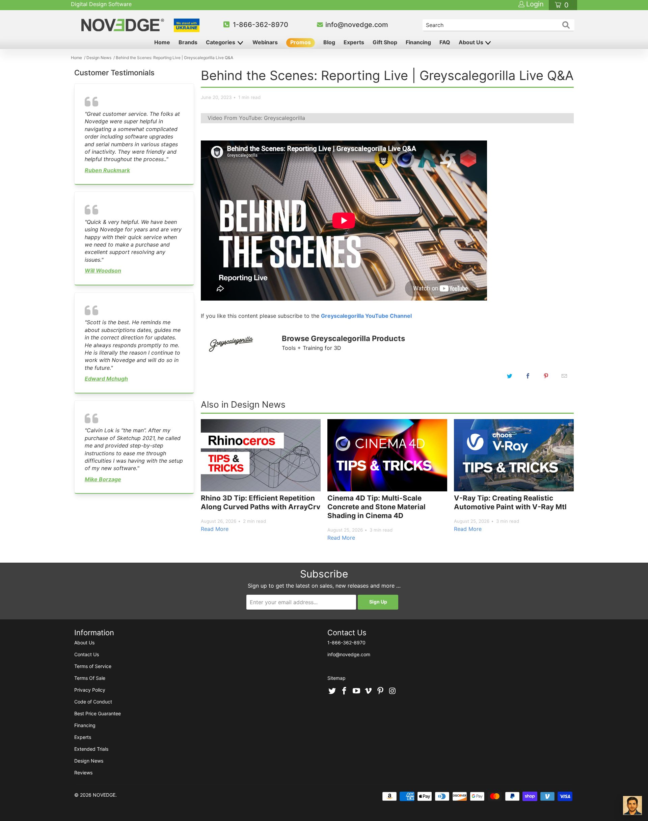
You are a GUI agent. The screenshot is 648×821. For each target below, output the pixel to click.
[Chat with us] (632, 805)
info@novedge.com (356, 25)
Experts (354, 42)
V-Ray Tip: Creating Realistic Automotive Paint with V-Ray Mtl (510, 502)
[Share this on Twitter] (509, 375)
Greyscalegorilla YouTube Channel (366, 315)
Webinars (265, 42)
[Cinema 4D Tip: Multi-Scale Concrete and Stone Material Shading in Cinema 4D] (387, 455)
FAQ (444, 42)
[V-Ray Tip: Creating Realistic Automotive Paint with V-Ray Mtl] (514, 455)
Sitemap (336, 678)
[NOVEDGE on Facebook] (345, 691)
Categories (221, 42)
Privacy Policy (89, 690)
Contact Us (86, 654)
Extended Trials (91, 749)
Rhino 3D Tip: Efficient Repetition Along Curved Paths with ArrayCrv (260, 502)
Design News (88, 761)
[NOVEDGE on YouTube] (356, 691)
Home (162, 42)
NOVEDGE (104, 795)
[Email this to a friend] (564, 375)
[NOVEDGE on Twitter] (332, 691)
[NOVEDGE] (124, 24)
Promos (300, 42)
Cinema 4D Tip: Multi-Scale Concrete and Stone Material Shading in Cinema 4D (376, 506)
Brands (188, 42)
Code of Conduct (93, 701)
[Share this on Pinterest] (546, 375)
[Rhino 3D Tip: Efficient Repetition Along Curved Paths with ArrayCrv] (261, 455)
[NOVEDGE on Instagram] (392, 691)
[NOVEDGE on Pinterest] (381, 691)
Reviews (83, 772)
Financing (418, 42)
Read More (214, 528)
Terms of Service (92, 666)
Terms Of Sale (89, 678)
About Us (472, 42)
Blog (329, 42)
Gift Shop (385, 42)
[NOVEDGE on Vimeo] (368, 691)
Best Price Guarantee (97, 713)
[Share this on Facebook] (527, 375)
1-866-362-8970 (260, 25)
